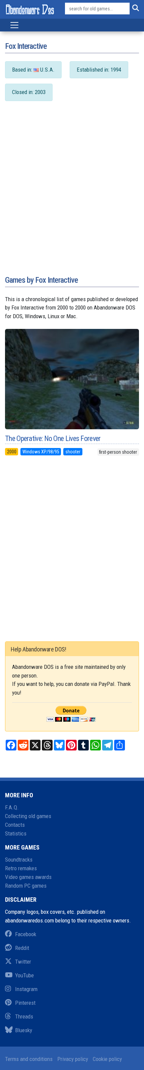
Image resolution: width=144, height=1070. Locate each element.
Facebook (25, 934)
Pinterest (25, 1002)
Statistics (15, 833)
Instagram (26, 989)
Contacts (15, 824)
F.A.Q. (12, 807)
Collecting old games (28, 816)
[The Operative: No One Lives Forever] (72, 379)
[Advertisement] (72, 195)
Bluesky (23, 1030)
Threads (24, 1016)
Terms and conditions (29, 1059)
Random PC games (26, 885)
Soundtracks (18, 859)
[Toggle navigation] (14, 25)
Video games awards (28, 877)
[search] (134, 8)
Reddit (22, 948)
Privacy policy (72, 1059)
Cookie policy (107, 1059)
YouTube (24, 975)
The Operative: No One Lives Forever (53, 438)
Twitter (23, 961)
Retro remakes (21, 868)
